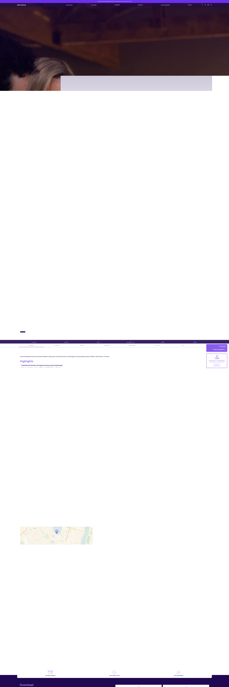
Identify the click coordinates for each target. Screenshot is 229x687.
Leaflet (92, 544)
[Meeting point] (56, 532)
